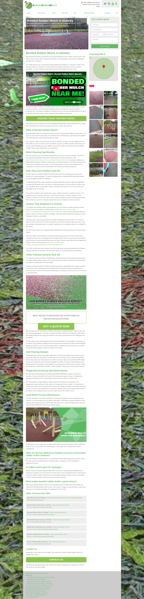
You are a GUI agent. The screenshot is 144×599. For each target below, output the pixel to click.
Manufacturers (89, 13)
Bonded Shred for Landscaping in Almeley (40, 585)
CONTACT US (56, 559)
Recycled (65, 13)
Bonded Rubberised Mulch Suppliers (37, 573)
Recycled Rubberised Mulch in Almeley (38, 589)
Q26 (75, 13)
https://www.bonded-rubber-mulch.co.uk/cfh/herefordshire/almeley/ (46, 160)
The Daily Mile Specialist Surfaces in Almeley (41, 577)
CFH (117, 13)
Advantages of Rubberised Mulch (36, 595)
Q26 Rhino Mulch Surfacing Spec (36, 591)
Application (41, 13)
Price (54, 13)
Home (28, 13)
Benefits (107, 13)
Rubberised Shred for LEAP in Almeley (39, 581)
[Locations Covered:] (25, 1)
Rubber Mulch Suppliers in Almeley (36, 593)
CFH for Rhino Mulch (32, 597)
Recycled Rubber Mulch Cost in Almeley (38, 587)
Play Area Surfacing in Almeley (36, 579)
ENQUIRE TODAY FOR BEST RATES (56, 118)
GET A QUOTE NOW (56, 326)
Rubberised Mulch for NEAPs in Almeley (39, 583)
